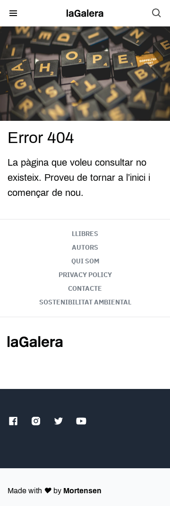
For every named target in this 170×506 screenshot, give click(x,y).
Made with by (55, 491)
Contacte (85, 288)
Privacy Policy (85, 274)
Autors (85, 247)
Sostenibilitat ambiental (85, 302)
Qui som (85, 261)
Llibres (85, 233)
